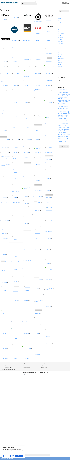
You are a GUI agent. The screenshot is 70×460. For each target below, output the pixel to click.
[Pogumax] (16, 237)
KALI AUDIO (48, 159)
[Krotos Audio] (5, 170)
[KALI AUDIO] (49, 156)
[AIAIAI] (14, 32)
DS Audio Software (37, 90)
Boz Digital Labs (49, 73)
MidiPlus (48, 190)
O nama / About (44, 367)
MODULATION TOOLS (64, 108)
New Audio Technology (4, 208)
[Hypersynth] (27, 146)
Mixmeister (5, 197)
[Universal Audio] (49, 330)
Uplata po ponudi (9, 363)
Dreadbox (16, 90)
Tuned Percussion (61, 130)
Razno (53, 1)
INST (59, 101)
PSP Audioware (27, 249)
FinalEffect (27, 127)
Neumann (39, 202)
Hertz (16, 147)
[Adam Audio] (49, 16)
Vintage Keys (62, 136)
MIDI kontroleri (42, 1)
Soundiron (26, 300)
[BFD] (3, 74)
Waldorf (59, 73)
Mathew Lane (4, 187)
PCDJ (16, 231)
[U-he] (16, 328)
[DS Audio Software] (38, 89)
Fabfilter (40, 116)
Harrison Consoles (4, 147)
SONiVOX (51, 288)
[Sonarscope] (16, 286)
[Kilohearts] (3, 165)
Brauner (6, 81)
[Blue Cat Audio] (27, 70)
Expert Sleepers (27, 118)
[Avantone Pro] (49, 58)
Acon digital (15, 17)
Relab (37, 261)
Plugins (60, 113)
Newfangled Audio (15, 208)
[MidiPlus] (49, 185)
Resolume (7, 269)
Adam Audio (48, 20)
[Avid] (4, 66)
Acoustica (27, 19)
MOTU (7, 202)
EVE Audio (51, 102)
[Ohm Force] (38, 214)
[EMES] (38, 97)
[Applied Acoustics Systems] (5, 48)
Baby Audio (16, 66)
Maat (16, 178)
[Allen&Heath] (5, 42)
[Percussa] (27, 230)
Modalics (26, 196)
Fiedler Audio (15, 127)
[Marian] (38, 176)
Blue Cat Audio (27, 76)
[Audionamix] (5, 57)
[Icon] (37, 148)
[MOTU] (3, 202)
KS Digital (16, 172)
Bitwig (18, 73)
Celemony (27, 81)
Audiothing (38, 59)
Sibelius (40, 279)
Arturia (26, 50)
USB (65, 134)
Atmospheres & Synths (62, 89)
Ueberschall (26, 333)
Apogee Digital (49, 40)
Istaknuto (22, 1)
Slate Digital (48, 279)
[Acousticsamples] (38, 19)
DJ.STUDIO (48, 85)
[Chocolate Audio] (49, 80)
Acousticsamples (37, 21)
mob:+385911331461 (65, 2)
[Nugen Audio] (16, 215)
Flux (8, 139)
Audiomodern (48, 53)
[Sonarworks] (27, 287)
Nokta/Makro (37, 210)
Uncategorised (64, 132)
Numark (26, 223)
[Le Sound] (49, 170)
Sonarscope (15, 291)
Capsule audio (15, 81)
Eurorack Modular (62, 100)
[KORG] (27, 163)
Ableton (4, 19)
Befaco (39, 66)
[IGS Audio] (47, 147)
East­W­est (26, 102)
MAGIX (26, 179)
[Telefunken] (38, 317)
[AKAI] (38, 31)
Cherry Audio (37, 81)
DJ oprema (65, 95)
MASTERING (61, 104)
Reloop (48, 263)
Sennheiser (15, 281)
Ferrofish (4, 130)
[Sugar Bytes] (38, 310)
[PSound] (16, 243)
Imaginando (15, 152)
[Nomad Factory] (49, 207)
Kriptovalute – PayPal (9, 367)
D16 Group (16, 85)
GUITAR (68, 100)
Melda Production (15, 191)
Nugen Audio (15, 224)
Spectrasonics (48, 306)
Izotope (40, 157)
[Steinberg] (5, 310)
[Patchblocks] (5, 229)
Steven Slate (15, 311)
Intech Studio (4, 158)
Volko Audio (4, 348)
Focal (18, 139)
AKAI (37, 33)
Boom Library (37, 73)
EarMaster (16, 102)
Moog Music (48, 197)
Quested (6, 261)
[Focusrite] (24, 140)
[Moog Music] (49, 195)
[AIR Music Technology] (27, 31)
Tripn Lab (5, 333)
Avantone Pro (48, 61)
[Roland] (36, 270)
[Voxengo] (16, 344)
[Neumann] (35, 202)
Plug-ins (64, 112)
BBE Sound (26, 66)
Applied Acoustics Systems (5, 51)
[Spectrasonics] (49, 294)
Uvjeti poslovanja (26, 365)
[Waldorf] (25, 346)
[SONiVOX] (46, 289)
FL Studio (38, 130)
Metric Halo (29, 187)
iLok (8, 152)
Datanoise (27, 85)
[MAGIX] (27, 176)
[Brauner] (3, 81)
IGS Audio (51, 147)
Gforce (37, 139)
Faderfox (50, 116)
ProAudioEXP (48, 238)
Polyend (28, 238)
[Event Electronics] (5, 113)
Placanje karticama (8, 365)
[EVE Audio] (46, 100)
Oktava (51, 220)
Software (62, 118)
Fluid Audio (49, 131)
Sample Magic (4, 282)
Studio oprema (64, 127)
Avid (6, 66)
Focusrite (29, 139)
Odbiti (13, 455)
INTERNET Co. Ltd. (15, 158)
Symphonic (60, 129)
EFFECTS (61, 98)
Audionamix (4, 61)
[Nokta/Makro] (38, 207)
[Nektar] (27, 201)
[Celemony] (27, 80)
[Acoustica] (27, 15)
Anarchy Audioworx (26, 40)
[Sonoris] (5, 297)
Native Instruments (15, 202)
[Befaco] (36, 66)
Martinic (48, 178)
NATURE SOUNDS (62, 109)
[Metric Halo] (24, 188)
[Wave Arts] (49, 343)
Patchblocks (4, 233)
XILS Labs (27, 358)
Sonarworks (26, 290)
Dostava (43, 365)
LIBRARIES (62, 103)
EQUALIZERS (67, 98)
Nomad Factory (49, 210)
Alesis (48, 31)
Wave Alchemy (37, 354)
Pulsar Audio (37, 249)
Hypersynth (27, 148)
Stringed (67, 123)
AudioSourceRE (27, 59)
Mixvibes (15, 197)
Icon (41, 147)
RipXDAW (16, 269)
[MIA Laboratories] (38, 185)
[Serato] (27, 276)
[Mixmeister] (5, 195)
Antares (37, 40)
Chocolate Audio (49, 81)
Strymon (26, 311)
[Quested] (3, 261)
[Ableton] (5, 15)
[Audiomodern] (49, 48)
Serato (26, 281)
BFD (8, 73)
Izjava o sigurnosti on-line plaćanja (8, 369)
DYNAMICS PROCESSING (63, 97)
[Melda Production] (16, 184)
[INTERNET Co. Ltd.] (16, 156)
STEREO (63, 123)
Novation (7, 220)
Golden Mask (60, 41)
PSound (15, 256)
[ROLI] (47, 267)
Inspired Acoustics (48, 152)
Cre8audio (5, 85)
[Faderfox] (47, 117)
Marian (37, 180)
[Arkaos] (16, 47)
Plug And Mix (4, 238)
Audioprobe (15, 61)
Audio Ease (37, 50)
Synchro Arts (48, 311)
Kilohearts (7, 164)
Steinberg (5, 313)
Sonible (37, 288)
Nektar (26, 203)
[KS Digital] (16, 169)
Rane (19, 261)
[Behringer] (46, 65)
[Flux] (3, 137)
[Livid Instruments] (5, 176)
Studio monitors (62, 125)
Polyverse (38, 238)
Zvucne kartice (62, 141)
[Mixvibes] (16, 195)
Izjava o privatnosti (26, 367)
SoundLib (40, 300)
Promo (57, 1)
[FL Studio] (38, 125)
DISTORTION (66, 94)
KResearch (38, 164)
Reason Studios (27, 263)
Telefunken (38, 324)
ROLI (51, 269)
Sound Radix (15, 300)
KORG (26, 165)
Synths (66, 129)
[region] (13, 452)
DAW (61, 94)
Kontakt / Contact (44, 363)
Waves (15, 358)
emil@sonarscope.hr (65, 3)
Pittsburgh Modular (48, 231)
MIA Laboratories (38, 190)
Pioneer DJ (37, 233)
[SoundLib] (36, 301)
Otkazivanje (26, 363)
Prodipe (4, 254)
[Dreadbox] (16, 89)
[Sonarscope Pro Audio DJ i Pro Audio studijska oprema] (10, 3)
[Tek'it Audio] (24, 321)
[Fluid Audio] (49, 123)
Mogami (40, 196)
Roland (40, 269)
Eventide (15, 116)
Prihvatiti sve (20, 455)
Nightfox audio (26, 208)
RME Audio (29, 269)
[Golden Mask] (49, 135)
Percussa (27, 232)
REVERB (65, 113)
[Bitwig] (14, 73)
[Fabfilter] (36, 115)
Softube (4, 290)
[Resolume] (3, 270)
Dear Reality (37, 85)
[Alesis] (49, 26)
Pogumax (16, 239)
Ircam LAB (27, 157)
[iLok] (4, 153)
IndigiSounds (26, 152)
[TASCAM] (13, 321)
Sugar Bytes (37, 313)
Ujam (38, 333)
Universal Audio (49, 336)
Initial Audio (37, 152)
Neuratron (49, 202)
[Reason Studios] (27, 260)
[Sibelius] (36, 278)
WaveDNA (5, 358)
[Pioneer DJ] (38, 230)
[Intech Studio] (5, 156)
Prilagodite (6, 455)
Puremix (48, 249)
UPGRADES (61, 134)
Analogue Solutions (15, 40)
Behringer (51, 66)
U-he (16, 338)
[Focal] (14, 140)
